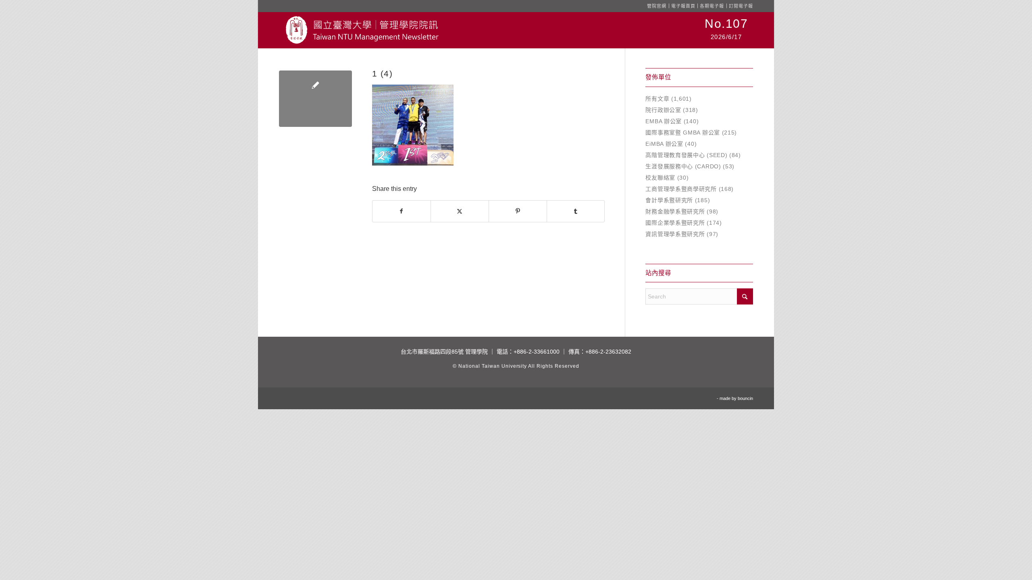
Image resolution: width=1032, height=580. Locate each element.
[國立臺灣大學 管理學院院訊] (362, 30)
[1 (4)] (315, 98)
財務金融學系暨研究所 (675, 211)
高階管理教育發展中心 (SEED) (686, 155)
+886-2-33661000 (537, 351)
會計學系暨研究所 (669, 200)
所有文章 (657, 98)
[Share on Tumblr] (576, 211)
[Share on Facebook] (401, 211)
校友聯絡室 (660, 177)
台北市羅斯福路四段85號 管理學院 (444, 351)
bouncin (745, 398)
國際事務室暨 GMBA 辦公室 (682, 132)
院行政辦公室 (663, 110)
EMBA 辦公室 (663, 121)
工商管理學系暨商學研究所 (680, 189)
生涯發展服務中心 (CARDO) (683, 166)
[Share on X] (460, 211)
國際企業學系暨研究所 (675, 223)
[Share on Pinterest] (518, 211)
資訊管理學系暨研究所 (675, 234)
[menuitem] (726, 30)
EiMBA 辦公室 (664, 144)
